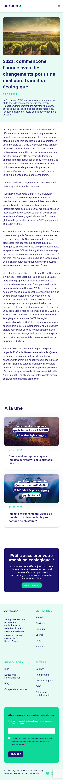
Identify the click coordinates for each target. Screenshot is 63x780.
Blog (6, 669)
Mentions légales (44, 680)
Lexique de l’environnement (12, 676)
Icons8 (36, 773)
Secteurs (40, 629)
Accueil (39, 617)
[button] (58, 6)
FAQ (6, 683)
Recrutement (42, 675)
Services (40, 623)
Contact (39, 669)
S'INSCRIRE (16, 754)
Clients (39, 635)
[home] (13, 6)
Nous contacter (31, 585)
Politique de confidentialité (42, 693)
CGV (38, 686)
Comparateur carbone (15, 689)
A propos (40, 646)
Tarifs (38, 640)
